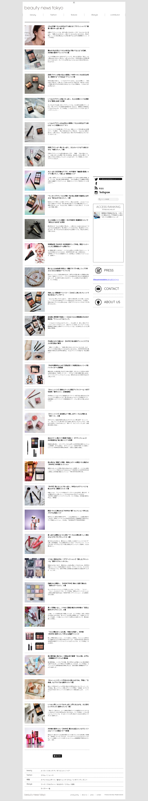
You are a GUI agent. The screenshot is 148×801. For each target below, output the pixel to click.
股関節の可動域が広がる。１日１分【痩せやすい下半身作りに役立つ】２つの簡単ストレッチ (112, 215)
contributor (115, 15)
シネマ (75, 780)
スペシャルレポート (48, 780)
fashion (53, 15)
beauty (33, 15)
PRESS (109, 270)
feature (74, 15)
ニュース (50, 775)
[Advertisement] (108, 99)
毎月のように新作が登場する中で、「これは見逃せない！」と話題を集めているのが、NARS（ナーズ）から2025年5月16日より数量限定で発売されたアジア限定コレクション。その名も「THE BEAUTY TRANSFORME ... (68, 518)
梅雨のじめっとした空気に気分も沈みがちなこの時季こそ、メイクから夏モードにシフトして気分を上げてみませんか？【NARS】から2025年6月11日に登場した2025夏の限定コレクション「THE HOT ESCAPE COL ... (68, 470)
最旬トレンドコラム (64, 780)
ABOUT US (112, 302)
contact (99, 795)
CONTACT (111, 289)
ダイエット (61, 771)
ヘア (68, 771)
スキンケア (51, 771)
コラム (43, 775)
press (92, 795)
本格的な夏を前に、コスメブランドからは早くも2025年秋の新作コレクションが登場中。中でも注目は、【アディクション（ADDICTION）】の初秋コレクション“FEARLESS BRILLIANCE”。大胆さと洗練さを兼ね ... (68, 445)
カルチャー (51, 784)
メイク (43, 771)
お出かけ (60, 784)
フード (43, 784)
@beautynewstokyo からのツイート (106, 279)
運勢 (73, 784)
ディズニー (83, 780)
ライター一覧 (45, 789)
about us (84, 795)
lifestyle (94, 15)
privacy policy (74, 795)
